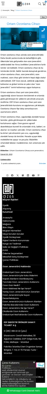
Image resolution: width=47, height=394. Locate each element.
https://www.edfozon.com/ (25, 368)
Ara (43, 17)
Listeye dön (6, 159)
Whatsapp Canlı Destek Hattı (25, 390)
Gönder (42, 163)
